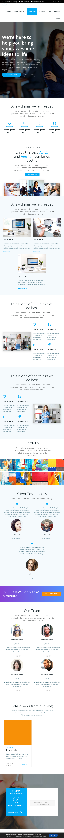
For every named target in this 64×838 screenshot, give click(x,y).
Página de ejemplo (54, 11)
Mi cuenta (42, 11)
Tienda (58, 18)
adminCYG (10, 763)
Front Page (32, 11)
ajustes (44, 836)
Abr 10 (9, 765)
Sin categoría (10, 747)
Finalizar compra (19, 11)
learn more (6, 252)
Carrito (8, 11)
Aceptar (53, 835)
